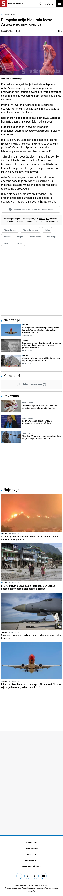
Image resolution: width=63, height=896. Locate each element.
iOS (47, 218)
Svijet (13, 14)
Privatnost (31, 860)
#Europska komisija (30, 230)
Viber (51, 221)
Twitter (11, 221)
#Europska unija (10, 230)
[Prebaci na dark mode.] (40, 4)
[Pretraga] (44, 3)
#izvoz (19, 243)
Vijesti (5, 14)
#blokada (7, 243)
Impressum (32, 848)
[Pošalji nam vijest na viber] (36, 876)
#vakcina (7, 236)
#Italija (47, 230)
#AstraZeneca (35, 236)
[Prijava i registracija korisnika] (48, 4)
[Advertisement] (31, 281)
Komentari (11, 375)
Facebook (19, 221)
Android (42, 218)
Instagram (29, 221)
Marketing (31, 842)
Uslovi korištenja (32, 866)
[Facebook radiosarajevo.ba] (19, 876)
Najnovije (12, 489)
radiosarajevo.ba (40, 885)
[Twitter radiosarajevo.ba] (27, 876)
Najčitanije (11, 320)
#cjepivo (20, 236)
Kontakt (31, 854)
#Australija (51, 236)
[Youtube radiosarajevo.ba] (44, 876)
